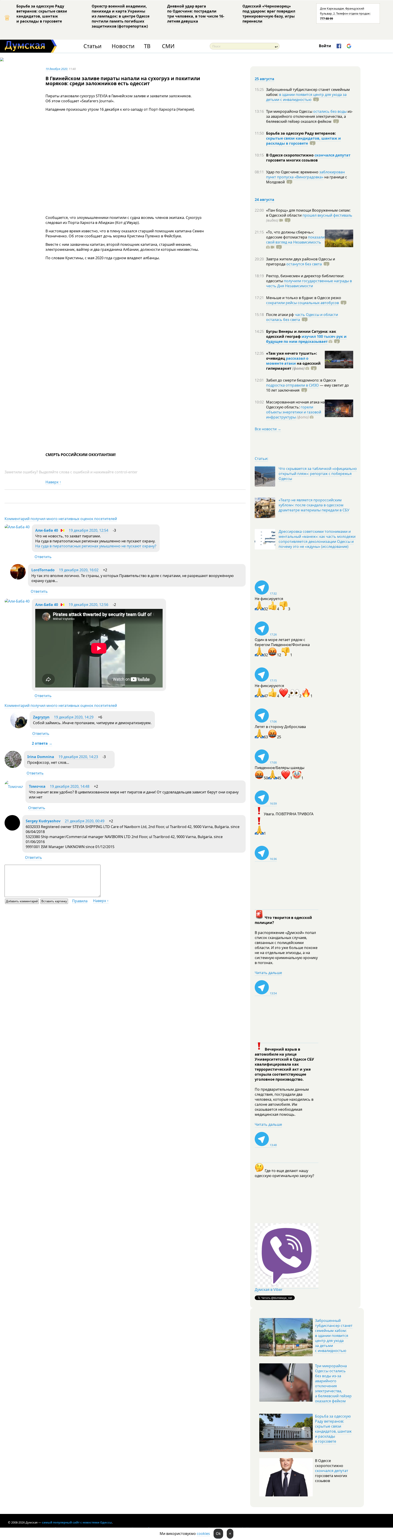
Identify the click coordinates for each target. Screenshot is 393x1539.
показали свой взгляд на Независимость (295, 240)
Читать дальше (268, 972)
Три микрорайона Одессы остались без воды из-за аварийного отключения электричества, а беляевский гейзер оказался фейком (333, 1383)
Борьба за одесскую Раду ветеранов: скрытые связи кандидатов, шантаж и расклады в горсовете (41, 14)
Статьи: (261, 458)
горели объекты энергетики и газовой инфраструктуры (293, 412)
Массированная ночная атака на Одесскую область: (295, 405)
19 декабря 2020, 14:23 (78, 756)
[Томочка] (14, 786)
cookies (203, 1533)
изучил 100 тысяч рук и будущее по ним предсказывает (306, 339)
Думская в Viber (268, 1289)
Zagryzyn (41, 717)
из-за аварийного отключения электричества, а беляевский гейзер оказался (309, 116)
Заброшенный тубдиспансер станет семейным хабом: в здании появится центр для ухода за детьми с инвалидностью (334, 1335)
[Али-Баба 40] (17, 526)
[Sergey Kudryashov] (12, 829)
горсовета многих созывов (292, 160)
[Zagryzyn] (18, 726)
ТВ (147, 46)
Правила (80, 900)
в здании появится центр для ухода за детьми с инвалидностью (306, 97)
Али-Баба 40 (46, 530)
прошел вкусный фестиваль (327, 215)
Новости (123, 46)
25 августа (264, 78)
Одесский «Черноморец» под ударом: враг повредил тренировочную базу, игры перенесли (268, 14)
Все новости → (268, 428)
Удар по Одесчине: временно (292, 171)
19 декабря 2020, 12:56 (88, 604)
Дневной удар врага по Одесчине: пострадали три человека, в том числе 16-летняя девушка (195, 14)
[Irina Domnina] (13, 766)
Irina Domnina (40, 756)
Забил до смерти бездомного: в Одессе (301, 380)
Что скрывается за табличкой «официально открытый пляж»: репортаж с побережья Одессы (318, 473)
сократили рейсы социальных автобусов (302, 302)
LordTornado (43, 569)
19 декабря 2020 (56, 69)
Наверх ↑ (53, 482)
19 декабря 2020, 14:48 (69, 786)
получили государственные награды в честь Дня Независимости (309, 283)
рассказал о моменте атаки (287, 361)
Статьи (92, 46)
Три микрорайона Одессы (289, 111)
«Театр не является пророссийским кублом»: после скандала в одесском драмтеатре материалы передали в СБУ (314, 505)
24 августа (264, 199)
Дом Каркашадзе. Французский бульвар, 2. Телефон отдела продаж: (345, 13)
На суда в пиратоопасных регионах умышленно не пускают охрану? (95, 546)
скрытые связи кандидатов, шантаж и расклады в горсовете (303, 141)
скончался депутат (332, 155)
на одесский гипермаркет (293, 366)
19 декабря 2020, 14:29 (73, 717)
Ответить (43, 556)
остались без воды (330, 111)
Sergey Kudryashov (43, 820)
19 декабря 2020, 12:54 (88, 530)
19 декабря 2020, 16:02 (78, 569)
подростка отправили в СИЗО (292, 385)
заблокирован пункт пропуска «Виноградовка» (305, 174)
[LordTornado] (18, 578)
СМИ (168, 46)
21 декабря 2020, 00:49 (84, 820)
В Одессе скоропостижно (290, 155)
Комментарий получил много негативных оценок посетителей (61, 518)
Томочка (37, 786)
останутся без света (304, 264)
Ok (218, 1533)
